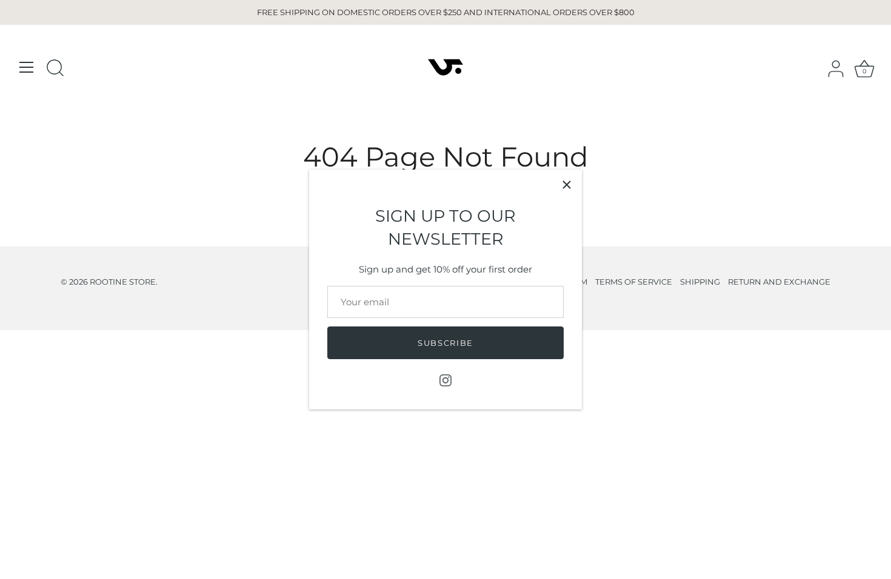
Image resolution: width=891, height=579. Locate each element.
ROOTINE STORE (123, 281)
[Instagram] (445, 379)
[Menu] (26, 67)
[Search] (55, 69)
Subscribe (445, 343)
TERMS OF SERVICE (633, 281)
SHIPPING (700, 281)
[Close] (566, 184)
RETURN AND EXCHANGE (779, 281)
